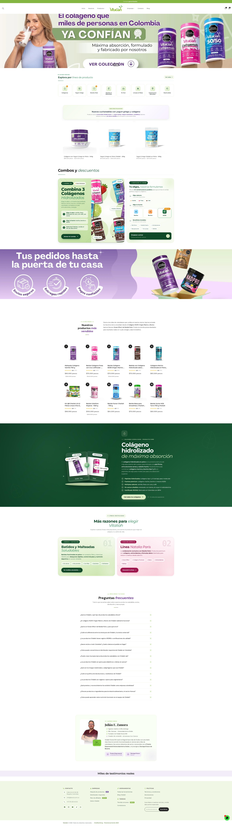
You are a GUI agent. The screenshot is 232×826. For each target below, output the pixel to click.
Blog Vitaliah (121, 795)
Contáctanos (121, 805)
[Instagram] (68, 807)
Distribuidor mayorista (97, 795)
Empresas (130, 8)
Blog (148, 8)
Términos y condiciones (152, 792)
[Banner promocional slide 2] (116, 41)
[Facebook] (64, 807)
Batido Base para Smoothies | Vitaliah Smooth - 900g (136, 406)
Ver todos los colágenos (132, 497)
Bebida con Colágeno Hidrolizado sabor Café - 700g (137, 368)
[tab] (114, 64)
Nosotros (91, 8)
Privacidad (148, 798)
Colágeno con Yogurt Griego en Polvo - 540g (78, 156)
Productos (100, 8)
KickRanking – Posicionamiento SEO (106, 823)
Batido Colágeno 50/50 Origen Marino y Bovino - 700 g (116, 368)
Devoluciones (149, 795)
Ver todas (168, 77)
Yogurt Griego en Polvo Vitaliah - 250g (112, 156)
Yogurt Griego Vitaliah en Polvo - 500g (148, 156)
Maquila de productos (99, 792)
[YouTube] (72, 807)
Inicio (83, 8)
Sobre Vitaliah (94, 801)
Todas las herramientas (124, 792)
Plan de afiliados (98, 798)
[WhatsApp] (80, 807)
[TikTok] (76, 807)
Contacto (141, 8)
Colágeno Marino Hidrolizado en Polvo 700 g (158, 368)
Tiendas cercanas (125, 802)
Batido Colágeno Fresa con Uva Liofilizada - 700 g (94, 368)
